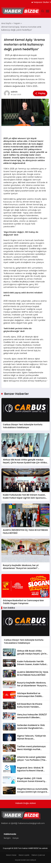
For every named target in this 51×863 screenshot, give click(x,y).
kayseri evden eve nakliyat (25, 860)
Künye (16, 838)
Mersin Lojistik (24, 855)
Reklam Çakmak (38, 855)
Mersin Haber (11, 855)
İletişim (7, 838)
